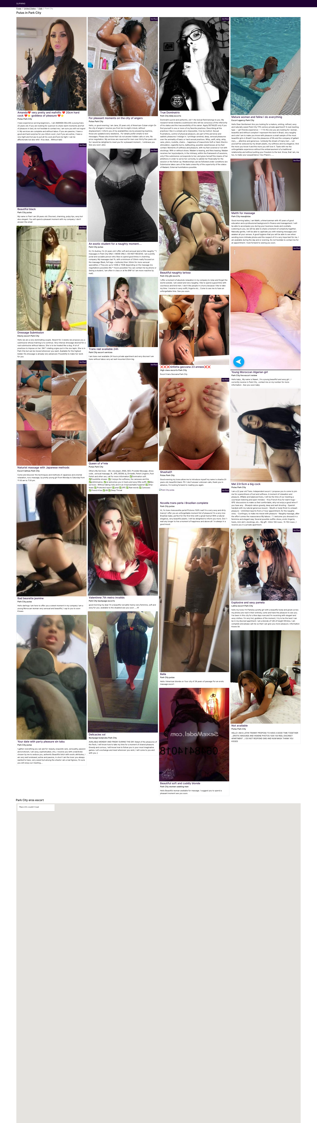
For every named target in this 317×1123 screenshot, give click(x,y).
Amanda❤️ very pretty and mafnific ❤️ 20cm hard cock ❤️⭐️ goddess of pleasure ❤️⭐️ (48, 114)
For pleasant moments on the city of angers (116, 118)
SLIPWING (20, 3)
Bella (163, 674)
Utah (40, 8)
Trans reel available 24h (103, 349)
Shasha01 (166, 472)
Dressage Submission (30, 332)
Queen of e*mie (98, 463)
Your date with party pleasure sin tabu (41, 741)
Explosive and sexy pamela (248, 602)
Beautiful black (26, 209)
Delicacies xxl (97, 734)
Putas (18, 8)
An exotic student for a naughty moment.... (115, 243)
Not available (239, 725)
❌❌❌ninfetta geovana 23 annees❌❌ (185, 366)
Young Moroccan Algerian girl (249, 372)
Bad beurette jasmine (30, 598)
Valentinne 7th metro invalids (107, 597)
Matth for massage (243, 213)
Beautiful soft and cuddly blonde (180, 783)
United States (30, 8)
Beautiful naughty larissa (175, 272)
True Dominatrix (170, 112)
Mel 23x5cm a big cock (246, 484)
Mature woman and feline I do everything (256, 117)
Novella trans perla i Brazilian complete (184, 502)
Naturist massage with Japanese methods (43, 467)
